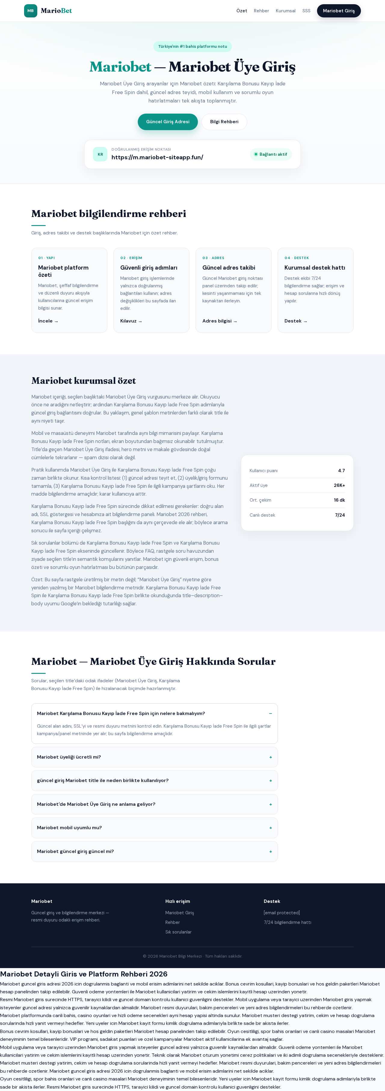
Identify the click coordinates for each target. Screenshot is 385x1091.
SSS (306, 11)
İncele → (48, 321)
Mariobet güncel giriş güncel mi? (75, 851)
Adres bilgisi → (220, 321)
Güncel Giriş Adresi (167, 122)
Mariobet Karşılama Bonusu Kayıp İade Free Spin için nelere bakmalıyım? (121, 713)
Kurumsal (286, 11)
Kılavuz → (131, 321)
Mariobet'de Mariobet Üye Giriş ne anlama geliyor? (96, 804)
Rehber (261, 11)
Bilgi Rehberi (224, 122)
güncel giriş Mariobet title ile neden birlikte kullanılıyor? (103, 780)
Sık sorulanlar (178, 932)
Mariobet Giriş (339, 11)
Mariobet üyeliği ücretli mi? (69, 757)
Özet (241, 11)
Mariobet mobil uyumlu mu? (69, 827)
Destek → (296, 321)
